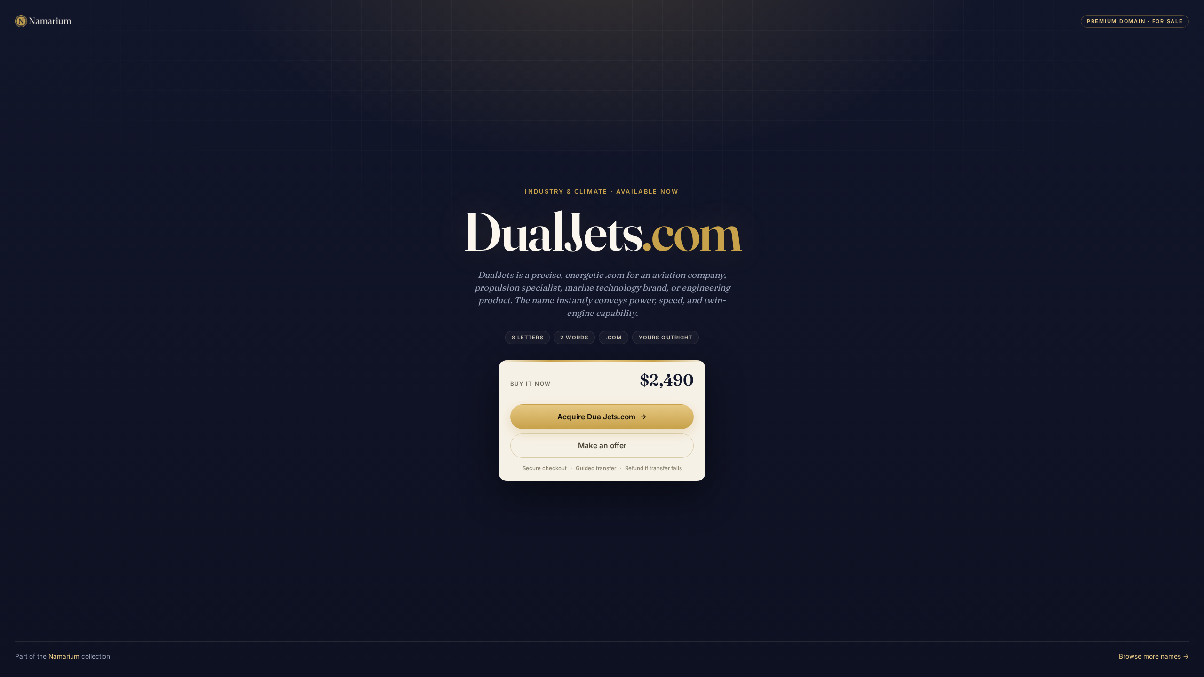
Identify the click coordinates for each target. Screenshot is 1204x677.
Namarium (63, 656)
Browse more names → (1154, 656)
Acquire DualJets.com (596, 416)
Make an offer (602, 445)
